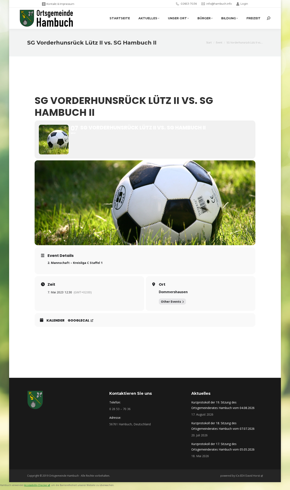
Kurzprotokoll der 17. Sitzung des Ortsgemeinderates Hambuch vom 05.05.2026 (223, 446)
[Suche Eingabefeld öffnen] (268, 18)
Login (244, 3)
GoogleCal (78, 320)
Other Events (171, 302)
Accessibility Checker (35, 485)
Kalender (55, 320)
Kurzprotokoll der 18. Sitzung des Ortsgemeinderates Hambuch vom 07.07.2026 (223, 426)
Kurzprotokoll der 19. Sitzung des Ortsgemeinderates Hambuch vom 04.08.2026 (223, 405)
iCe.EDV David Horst (248, 475)
